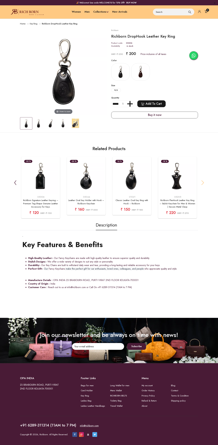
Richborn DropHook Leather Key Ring (59, 23)
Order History (148, 390)
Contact (174, 390)
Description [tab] (106, 225)
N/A (116, 90)
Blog (173, 385)
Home (22, 23)
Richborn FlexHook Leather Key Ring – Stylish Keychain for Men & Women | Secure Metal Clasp (177, 203)
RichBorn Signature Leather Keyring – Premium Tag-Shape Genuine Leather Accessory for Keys (40, 203)
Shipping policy (178, 400)
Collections (99, 11)
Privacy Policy (148, 395)
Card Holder (87, 390)
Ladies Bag (86, 400)
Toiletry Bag (115, 400)
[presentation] (151, 103)
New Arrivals (119, 11)
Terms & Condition (180, 395)
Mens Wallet (116, 390)
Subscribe (136, 346)
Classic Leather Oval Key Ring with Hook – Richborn (132, 202)
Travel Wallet (116, 406)
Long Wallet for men (119, 385)
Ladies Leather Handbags (93, 406)
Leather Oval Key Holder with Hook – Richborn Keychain (86, 202)
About (144, 406)
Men (87, 11)
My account (147, 385)
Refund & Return (149, 400)
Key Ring (33, 23)
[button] (15, 182)
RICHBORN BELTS (118, 395)
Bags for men (87, 385)
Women (76, 11)
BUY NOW (131, 2)
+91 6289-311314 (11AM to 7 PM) (48, 425)
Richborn (114, 30)
